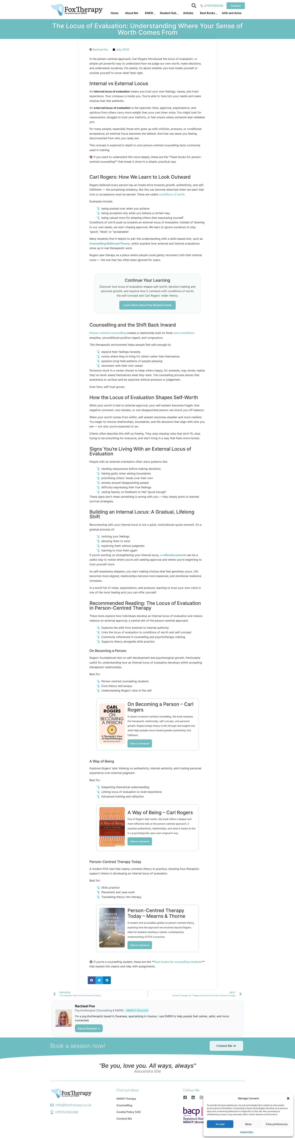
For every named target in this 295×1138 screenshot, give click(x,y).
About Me (131, 13)
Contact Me (124, 1118)
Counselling (124, 1105)
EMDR (149, 13)
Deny (248, 1124)
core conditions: (184, 333)
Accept (220, 1124)
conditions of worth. (172, 194)
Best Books (207, 13)
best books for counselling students (178, 961)
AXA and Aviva (231, 13)
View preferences (277, 1124)
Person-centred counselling (107, 333)
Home (114, 13)
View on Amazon (140, 743)
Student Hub (168, 13)
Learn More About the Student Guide (147, 305)
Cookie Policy (246, 1132)
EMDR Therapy (126, 1098)
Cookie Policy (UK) (128, 1112)
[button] (288, 1098)
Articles (188, 13)
